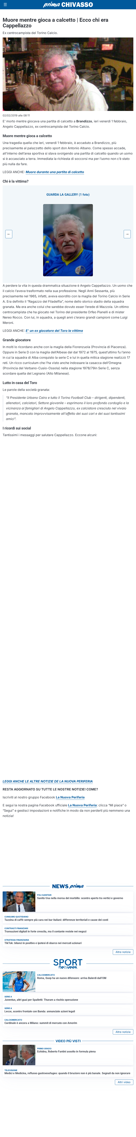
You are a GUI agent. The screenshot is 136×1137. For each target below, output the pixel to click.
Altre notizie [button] (123, 952)
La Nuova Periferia (82, 805)
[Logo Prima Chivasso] (68, 4)
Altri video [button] (124, 1082)
